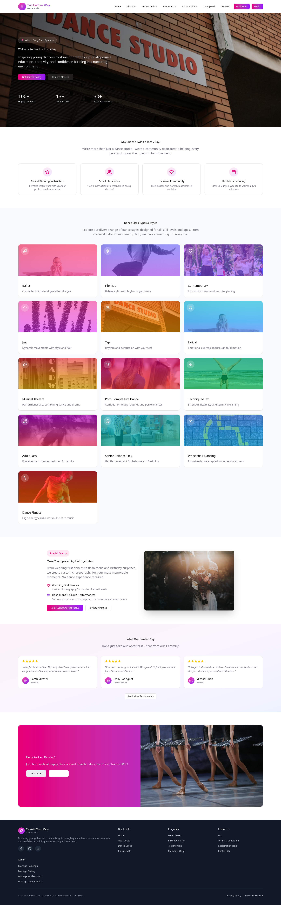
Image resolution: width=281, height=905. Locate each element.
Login (257, 6)
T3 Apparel (209, 6)
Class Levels (124, 851)
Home (117, 6)
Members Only (176, 851)
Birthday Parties (98, 607)
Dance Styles (125, 845)
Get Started (36, 773)
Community (188, 6)
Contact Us (59, 773)
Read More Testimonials (140, 696)
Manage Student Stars (30, 876)
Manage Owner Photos (30, 881)
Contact (225, 6)
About (130, 6)
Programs (168, 6)
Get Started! (148, 6)
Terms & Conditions (228, 840)
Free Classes (175, 835)
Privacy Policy (234, 895)
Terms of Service (254, 895)
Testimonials (175, 845)
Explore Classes (60, 77)
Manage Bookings (28, 865)
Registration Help (227, 845)
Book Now (241, 6)
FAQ (220, 835)
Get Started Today (31, 77)
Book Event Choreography (65, 607)
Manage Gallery (26, 871)
